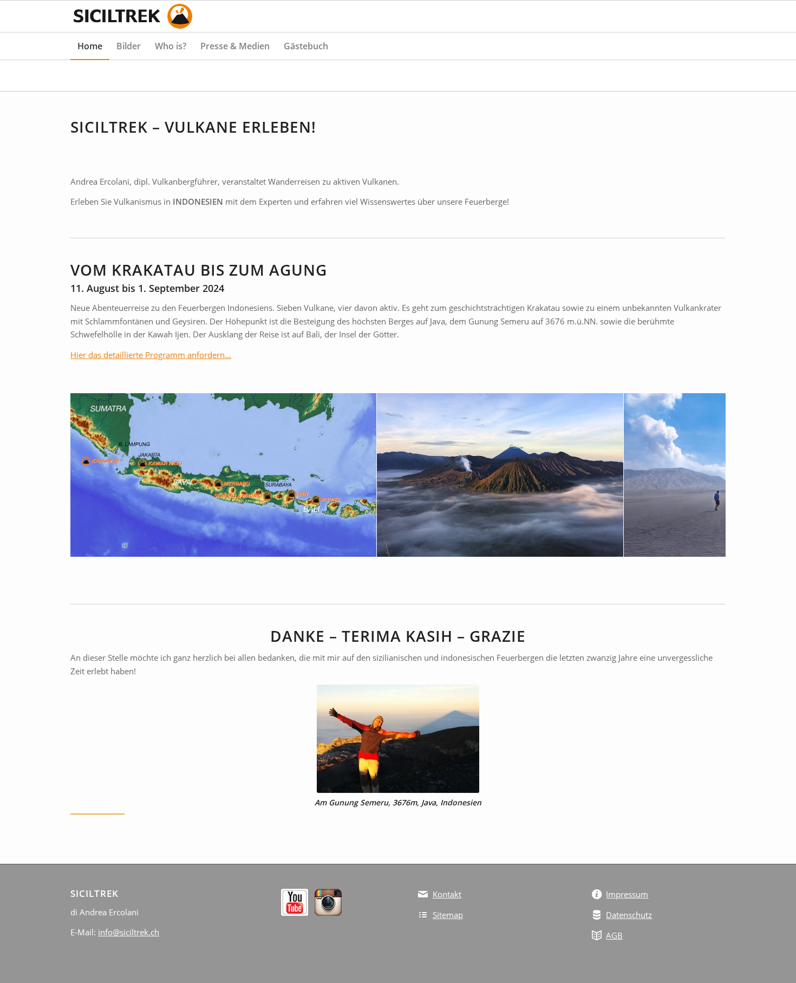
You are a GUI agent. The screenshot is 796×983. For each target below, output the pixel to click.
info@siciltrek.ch (128, 932)
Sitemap (448, 914)
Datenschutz (629, 914)
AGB (614, 935)
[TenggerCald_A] (611, 544)
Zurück (95, 475)
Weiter (701, 475)
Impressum (627, 894)
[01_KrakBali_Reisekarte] (364, 544)
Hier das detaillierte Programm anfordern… (150, 354)
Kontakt (447, 894)
